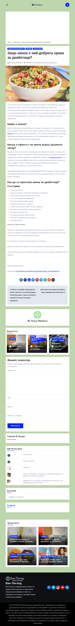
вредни (44, 556)
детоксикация (57, 338)
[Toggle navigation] (7, 5)
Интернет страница (15, 416)
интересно (52, 556)
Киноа (9, 133)
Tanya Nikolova (18, 62)
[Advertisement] (38, 26)
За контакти (27, 454)
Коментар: (12, 370)
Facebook (11, 505)
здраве (54, 340)
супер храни (37, 49)
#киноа (47, 63)
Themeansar (37, 623)
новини (28, 49)
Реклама (26, 467)
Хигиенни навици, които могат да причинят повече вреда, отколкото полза (52, 562)
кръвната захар (56, 157)
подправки (35, 343)
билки (33, 336)
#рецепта (53, 63)
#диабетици (40, 63)
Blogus (63, 621)
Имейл (10, 407)
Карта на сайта (29, 461)
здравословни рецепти (16, 49)
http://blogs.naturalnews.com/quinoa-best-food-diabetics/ (37, 271)
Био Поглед (14, 583)
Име (9, 398)
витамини (13, 536)
